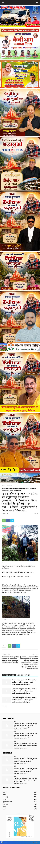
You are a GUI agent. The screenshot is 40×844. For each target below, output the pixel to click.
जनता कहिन (27, 488)
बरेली (34, 488)
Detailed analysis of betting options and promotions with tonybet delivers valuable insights (24, 682)
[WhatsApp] (4, 520)
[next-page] (6, 707)
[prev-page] (3, 707)
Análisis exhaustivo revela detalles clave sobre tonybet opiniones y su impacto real (25, 745)
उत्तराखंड (18, 488)
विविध (15, 490)
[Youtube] (36, 842)
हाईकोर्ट (19, 490)
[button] (37, 2)
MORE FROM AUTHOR (23, 675)
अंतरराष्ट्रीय (9, 485)
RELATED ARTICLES (9, 675)
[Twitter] (12, 520)
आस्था (9, 488)
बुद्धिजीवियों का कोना (5, 490)
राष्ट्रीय (11, 490)
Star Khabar (16, 728)
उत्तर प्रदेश (13, 488)
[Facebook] (8, 520)
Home (3, 485)
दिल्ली (31, 488)
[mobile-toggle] (3, 2)
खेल (22, 488)
